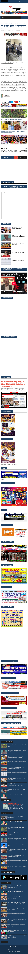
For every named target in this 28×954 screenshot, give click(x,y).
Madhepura (7, 23)
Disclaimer (19, 951)
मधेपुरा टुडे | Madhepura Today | (10, 803)
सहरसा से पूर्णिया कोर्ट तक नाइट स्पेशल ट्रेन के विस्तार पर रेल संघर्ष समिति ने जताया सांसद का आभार (18, 252)
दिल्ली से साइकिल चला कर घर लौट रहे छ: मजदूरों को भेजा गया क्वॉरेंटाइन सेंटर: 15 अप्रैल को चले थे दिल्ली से (16, 903)
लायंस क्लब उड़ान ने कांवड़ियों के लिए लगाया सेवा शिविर (16, 761)
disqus (20, 157)
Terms (8, 951)
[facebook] (10, 946)
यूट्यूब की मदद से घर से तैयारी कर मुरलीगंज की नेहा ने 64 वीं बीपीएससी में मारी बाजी (16, 886)
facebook (24, 157)
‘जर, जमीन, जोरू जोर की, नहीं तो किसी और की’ (15, 795)
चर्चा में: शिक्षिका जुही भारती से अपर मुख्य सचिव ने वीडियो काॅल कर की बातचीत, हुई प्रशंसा (17, 936)
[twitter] (24, 1)
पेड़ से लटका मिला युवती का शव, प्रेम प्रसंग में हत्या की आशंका (11, 119)
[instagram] (26, 1)
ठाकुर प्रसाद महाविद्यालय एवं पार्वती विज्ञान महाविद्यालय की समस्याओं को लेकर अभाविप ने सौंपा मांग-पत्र (13, 132)
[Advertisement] (14, 644)
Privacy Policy (13, 951)
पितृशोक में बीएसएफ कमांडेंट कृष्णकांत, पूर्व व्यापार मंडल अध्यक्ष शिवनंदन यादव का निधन (19, 237)
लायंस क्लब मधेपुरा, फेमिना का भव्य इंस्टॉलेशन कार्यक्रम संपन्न (11, 144)
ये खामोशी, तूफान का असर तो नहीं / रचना (15, 804)
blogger (16, 157)
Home (2, 23)
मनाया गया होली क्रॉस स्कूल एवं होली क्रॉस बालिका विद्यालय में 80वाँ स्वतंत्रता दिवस (16, 768)
